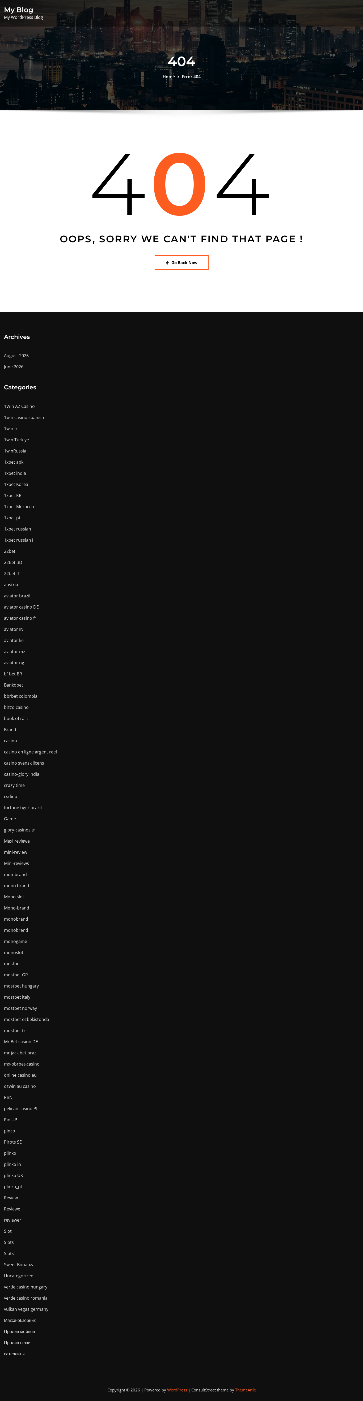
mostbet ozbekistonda (26, 1019)
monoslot (13, 952)
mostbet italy (17, 997)
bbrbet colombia (20, 696)
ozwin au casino (20, 1086)
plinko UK (13, 1175)
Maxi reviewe (17, 841)
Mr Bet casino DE (21, 1042)
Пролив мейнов (19, 1331)
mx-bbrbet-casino (22, 1064)
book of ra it (16, 718)
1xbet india (15, 473)
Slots (9, 1242)
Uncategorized (18, 1276)
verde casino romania (26, 1298)
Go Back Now (184, 262)
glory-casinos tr (19, 830)
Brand (10, 729)
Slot (8, 1231)
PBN (8, 1097)
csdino (10, 796)
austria (11, 585)
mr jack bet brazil (21, 1053)
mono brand (16, 886)
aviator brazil (17, 596)
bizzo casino (16, 707)
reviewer (12, 1220)
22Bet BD (13, 562)
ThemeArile (245, 1390)
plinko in (12, 1164)
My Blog (18, 10)
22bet (9, 551)
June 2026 (13, 367)
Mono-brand (16, 908)
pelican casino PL (21, 1108)
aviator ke (14, 640)
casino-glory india (21, 774)
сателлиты (14, 1354)
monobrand (16, 919)
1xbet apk (13, 462)
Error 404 (191, 77)
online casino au (20, 1075)
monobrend (16, 930)
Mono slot (14, 897)
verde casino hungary (25, 1287)
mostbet (12, 964)
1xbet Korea (16, 484)
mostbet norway (20, 1008)
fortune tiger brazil (23, 808)
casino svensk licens (24, 763)
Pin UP (10, 1120)
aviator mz (14, 651)
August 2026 (16, 356)
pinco (9, 1131)
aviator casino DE (21, 607)
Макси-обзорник (20, 1320)
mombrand (15, 874)
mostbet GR (16, 975)
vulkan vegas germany (26, 1309)
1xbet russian (17, 529)
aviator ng (14, 663)
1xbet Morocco (19, 507)
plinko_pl (13, 1186)
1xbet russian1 (18, 540)
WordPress (177, 1390)
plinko (10, 1153)
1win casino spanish (24, 417)
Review (11, 1198)
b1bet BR (13, 674)
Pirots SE (13, 1142)
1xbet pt (12, 518)
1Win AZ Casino (19, 406)
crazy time (14, 785)
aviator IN (13, 629)
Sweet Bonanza (19, 1265)
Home (169, 77)
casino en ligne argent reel (30, 752)
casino (10, 741)
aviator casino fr (20, 618)
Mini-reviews (16, 863)
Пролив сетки (17, 1343)
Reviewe (12, 1209)
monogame (15, 941)
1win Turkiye (16, 440)
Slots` (9, 1253)
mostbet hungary (21, 986)
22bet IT (12, 573)
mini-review (15, 852)
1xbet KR (13, 495)
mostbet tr (15, 1030)
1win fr (11, 429)
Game (10, 819)
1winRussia (15, 451)
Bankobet (13, 685)
